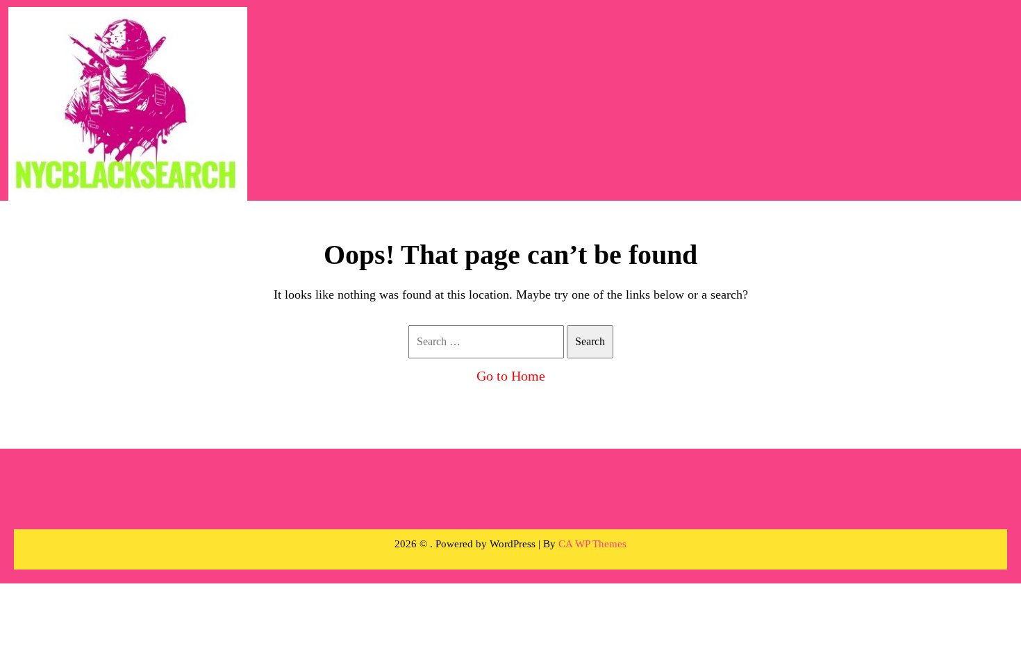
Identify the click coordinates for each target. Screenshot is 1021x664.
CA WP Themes (592, 543)
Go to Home (510, 375)
